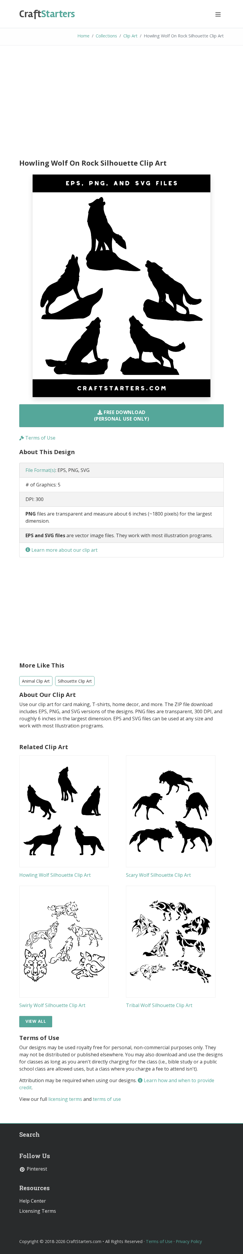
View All (35, 1021)
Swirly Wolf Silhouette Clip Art (52, 1005)
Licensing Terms (37, 1211)
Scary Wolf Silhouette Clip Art (158, 875)
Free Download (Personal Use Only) (121, 415)
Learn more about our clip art (63, 550)
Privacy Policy (189, 1241)
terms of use (107, 1099)
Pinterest (36, 1169)
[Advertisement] (121, 103)
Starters (47, 14)
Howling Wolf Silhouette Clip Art (55, 875)
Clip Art (130, 36)
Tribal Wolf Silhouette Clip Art (159, 1005)
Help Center (32, 1201)
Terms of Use (39, 438)
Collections (106, 36)
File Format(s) (40, 470)
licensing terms (65, 1099)
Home (83, 36)
